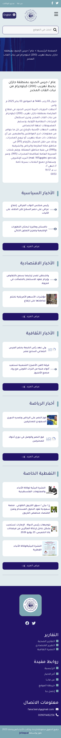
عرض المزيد (33, 246)
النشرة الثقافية (46, 649)
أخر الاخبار (49, 674)
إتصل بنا (50, 691)
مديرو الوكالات (8, 4)
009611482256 (46, 715)
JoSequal (24, 733)
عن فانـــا (50, 680)
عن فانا (20, 4)
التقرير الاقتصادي (45, 645)
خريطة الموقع (47, 686)
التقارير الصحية (46, 641)
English (7, 15)
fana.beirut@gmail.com (41, 709)
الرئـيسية (50, 668)
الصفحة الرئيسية (47, 51)
